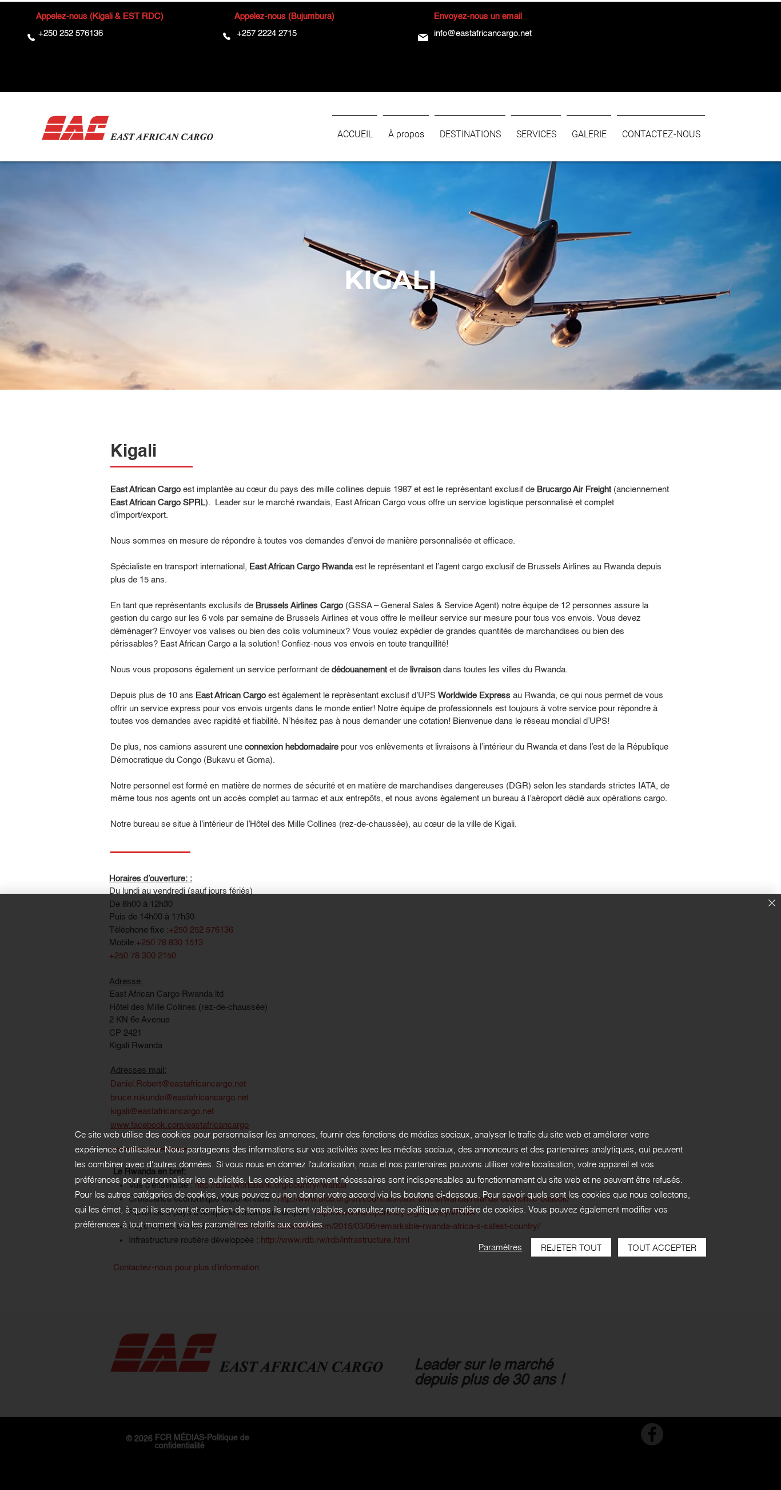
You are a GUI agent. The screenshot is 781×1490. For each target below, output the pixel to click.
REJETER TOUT (571, 1247)
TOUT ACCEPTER (662, 1247)
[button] (470, 129)
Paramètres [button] (500, 1247)
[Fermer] (772, 904)
